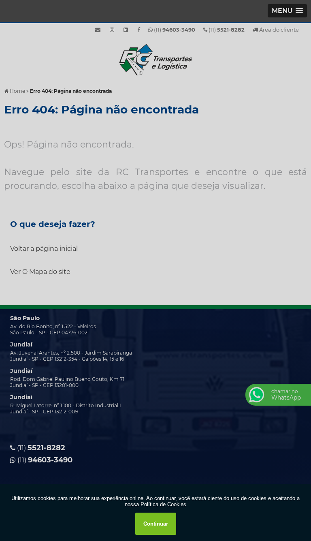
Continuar (155, 524)
